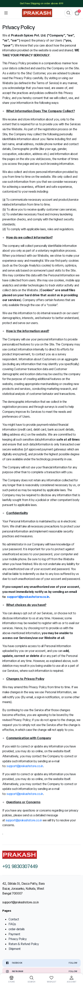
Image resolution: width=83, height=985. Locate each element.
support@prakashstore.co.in (25, 766)
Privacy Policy (17, 939)
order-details (16, 929)
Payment (14, 934)
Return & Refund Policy (23, 944)
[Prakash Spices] (37, 13)
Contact (13, 919)
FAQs (12, 924)
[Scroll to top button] (77, 967)
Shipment (14, 949)
